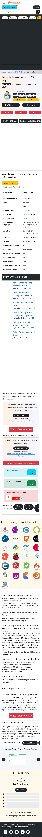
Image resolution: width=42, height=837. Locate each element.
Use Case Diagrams (28, 507)
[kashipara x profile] (23, 832)
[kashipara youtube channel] (17, 832)
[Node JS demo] (16, 538)
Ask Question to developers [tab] (13, 187)
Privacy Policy (32, 824)
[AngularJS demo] (16, 565)
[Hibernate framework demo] (5, 575)
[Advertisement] (21, 42)
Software (13, 18)
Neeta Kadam (19, 91)
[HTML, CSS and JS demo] (26, 538)
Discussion (31, 105)
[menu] (4, 3)
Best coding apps (10, 7)
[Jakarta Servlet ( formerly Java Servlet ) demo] (5, 547)
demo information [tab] (10, 183)
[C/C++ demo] (5, 566)
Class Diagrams (18, 507)
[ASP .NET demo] (37, 538)
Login (36, 7)
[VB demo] (5, 538)
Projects (5, 18)
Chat (20, 100)
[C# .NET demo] (26, 530)
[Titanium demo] (5, 584)
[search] (38, 12)
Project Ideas (22, 18)
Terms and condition (20, 827)
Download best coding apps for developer (21, 463)
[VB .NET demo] (26, 547)
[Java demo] (5, 530)
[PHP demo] (16, 530)
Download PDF (21, 448)
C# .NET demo (6, 84)
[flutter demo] (37, 555)
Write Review (11, 105)
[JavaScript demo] (16, 575)
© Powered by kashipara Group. (13, 824)
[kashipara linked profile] (28, 832)
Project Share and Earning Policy (21, 421)
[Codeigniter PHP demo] (37, 566)
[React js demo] (26, 555)
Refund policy (6, 827)
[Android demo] (37, 530)
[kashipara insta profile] (5, 832)
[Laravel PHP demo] (5, 556)
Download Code (22, 415)
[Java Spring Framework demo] (26, 565)
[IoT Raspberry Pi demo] (16, 556)
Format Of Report (29, 743)
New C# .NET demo (9, 121)
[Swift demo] (37, 575)
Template (32, 18)
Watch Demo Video (21, 429)
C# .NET (26, 218)
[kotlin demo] (26, 575)
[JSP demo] (37, 547)
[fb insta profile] (11, 832)
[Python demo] (16, 547)
